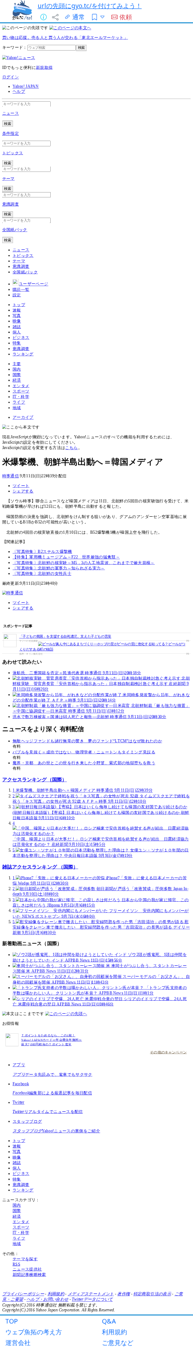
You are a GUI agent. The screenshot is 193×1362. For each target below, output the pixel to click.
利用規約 (114, 1332)
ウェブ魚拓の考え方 (33, 1332)
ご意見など (117, 1342)
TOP (11, 1321)
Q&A (109, 1321)
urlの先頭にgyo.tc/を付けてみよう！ (90, 5)
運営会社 (18, 1342)
